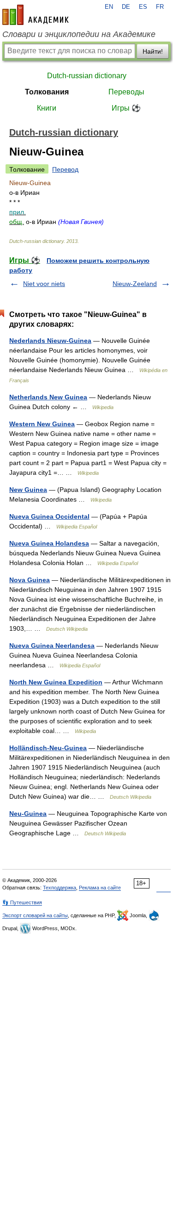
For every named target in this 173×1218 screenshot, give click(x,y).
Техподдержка (59, 887)
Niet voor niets (44, 283)
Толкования (47, 92)
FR (160, 7)
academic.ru (35, 15)
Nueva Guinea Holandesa (49, 543)
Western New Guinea (42, 424)
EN (109, 7)
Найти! (153, 51)
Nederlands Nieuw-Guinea (50, 340)
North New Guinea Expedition (55, 682)
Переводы (126, 92)
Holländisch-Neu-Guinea (48, 748)
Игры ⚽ (126, 108)
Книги (46, 108)
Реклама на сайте (100, 887)
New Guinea (28, 489)
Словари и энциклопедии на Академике (78, 34)
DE (126, 7)
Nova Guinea (29, 580)
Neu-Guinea (28, 813)
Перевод (65, 169)
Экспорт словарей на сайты (35, 915)
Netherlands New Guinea (48, 397)
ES (143, 7)
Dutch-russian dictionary (86, 76)
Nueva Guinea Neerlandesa (52, 645)
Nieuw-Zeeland (135, 283)
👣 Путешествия (22, 902)
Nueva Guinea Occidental (49, 516)
